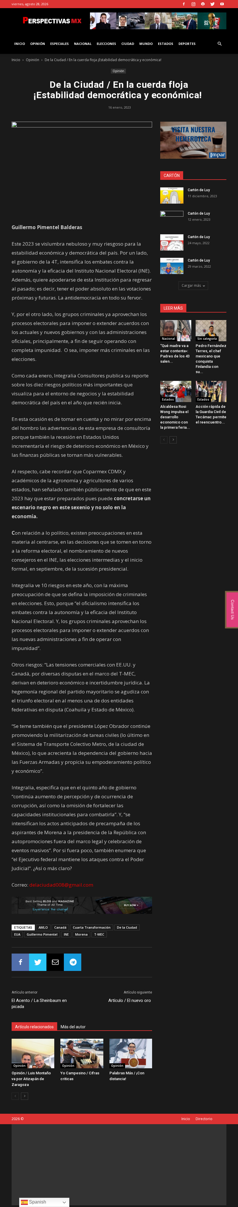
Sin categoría (207, 339)
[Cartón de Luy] (171, 195)
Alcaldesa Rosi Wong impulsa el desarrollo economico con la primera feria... (175, 417)
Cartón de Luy (199, 190)
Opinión (37, 43)
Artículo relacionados (34, 1027)
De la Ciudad (127, 927)
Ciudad (127, 43)
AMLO (43, 927)
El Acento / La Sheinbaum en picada (39, 1003)
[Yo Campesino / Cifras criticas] (81, 1053)
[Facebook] (183, 4)
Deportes (187, 43)
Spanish (37, 1201)
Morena (81, 934)
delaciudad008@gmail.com (61, 884)
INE (66, 934)
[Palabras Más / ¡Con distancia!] (130, 1053)
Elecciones (106, 43)
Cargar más (191, 285)
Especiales (59, 43)
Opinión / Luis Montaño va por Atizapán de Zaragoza (31, 1079)
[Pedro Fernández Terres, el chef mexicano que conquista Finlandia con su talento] (211, 330)
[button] (219, 44)
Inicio (16, 59)
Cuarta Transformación (92, 927)
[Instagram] (193, 4)
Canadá (60, 927)
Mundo (146, 43)
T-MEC (99, 934)
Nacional (82, 43)
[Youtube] (222, 4)
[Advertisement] (119, 1164)
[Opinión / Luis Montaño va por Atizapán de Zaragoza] (33, 1053)
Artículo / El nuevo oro (130, 1000)
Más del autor (73, 1027)
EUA (17, 934)
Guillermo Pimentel (42, 934)
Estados (165, 43)
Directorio (204, 1118)
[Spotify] (203, 4)
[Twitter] (212, 4)
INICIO (19, 43)
